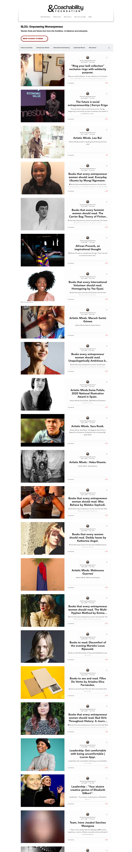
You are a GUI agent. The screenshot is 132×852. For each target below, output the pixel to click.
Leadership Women (79, 47)
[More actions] (107, 57)
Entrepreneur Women (42, 47)
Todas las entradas (27, 47)
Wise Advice (92, 47)
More (101, 47)
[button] (109, 48)
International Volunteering (61, 47)
